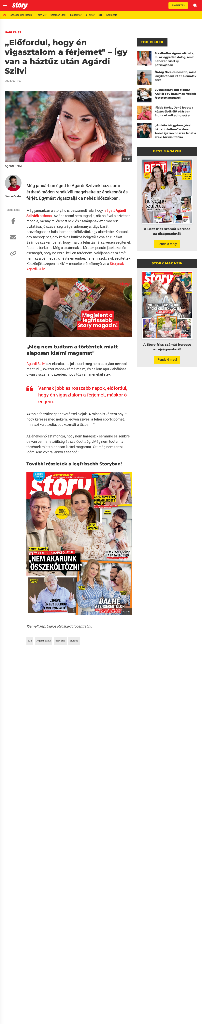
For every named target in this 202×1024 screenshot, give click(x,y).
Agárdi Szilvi (36, 269)
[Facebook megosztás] (13, 223)
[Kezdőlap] (20, 5)
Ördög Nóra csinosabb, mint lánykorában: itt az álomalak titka (175, 76)
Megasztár (75, 15)
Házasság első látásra (21, 15)
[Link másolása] (13, 255)
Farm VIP (41, 15)
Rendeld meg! (167, 244)
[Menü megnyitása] (5, 5)
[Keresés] (195, 5)
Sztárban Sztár (58, 15)
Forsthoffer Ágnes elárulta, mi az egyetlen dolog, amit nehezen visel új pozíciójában (174, 59)
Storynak (117, 264)
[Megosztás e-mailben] (13, 239)
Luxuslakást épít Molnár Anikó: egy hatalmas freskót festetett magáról (175, 93)
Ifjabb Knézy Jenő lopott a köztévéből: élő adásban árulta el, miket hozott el (174, 111)
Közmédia (111, 15)
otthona (60, 640)
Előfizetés (178, 5)
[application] (79, 307)
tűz (30, 640)
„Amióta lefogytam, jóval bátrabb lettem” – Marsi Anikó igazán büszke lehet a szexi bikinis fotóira (175, 131)
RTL (100, 15)
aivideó (74, 640)
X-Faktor (89, 15)
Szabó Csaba (13, 196)
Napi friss (13, 32)
